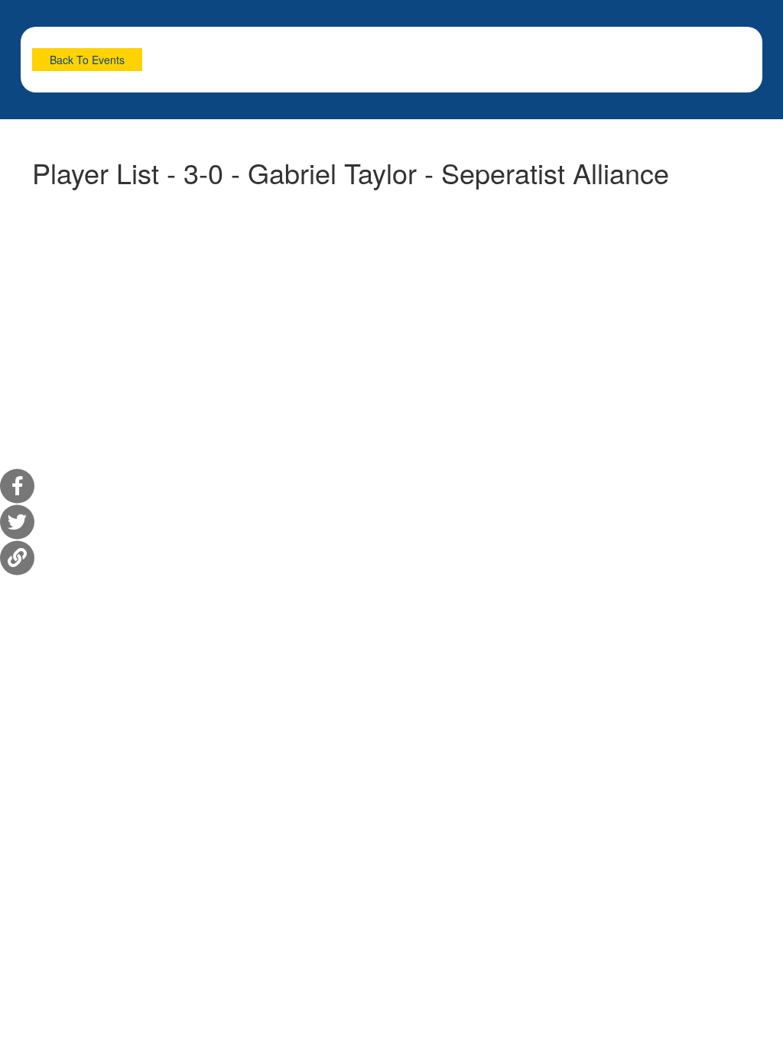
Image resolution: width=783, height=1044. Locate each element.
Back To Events (87, 59)
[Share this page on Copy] (17, 558)
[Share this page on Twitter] (17, 522)
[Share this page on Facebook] (17, 486)
